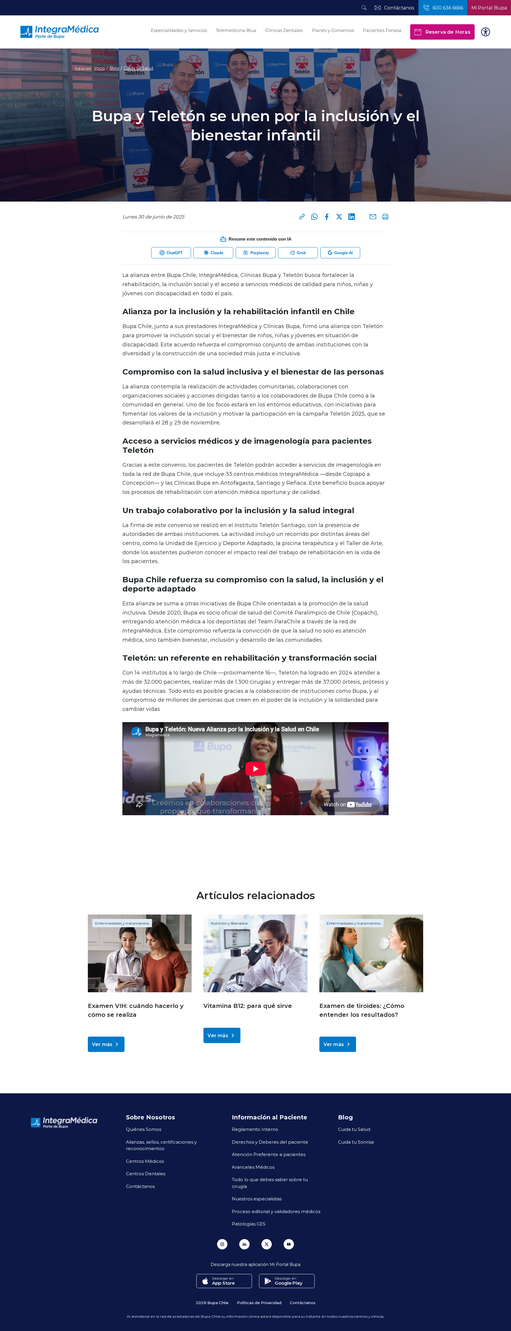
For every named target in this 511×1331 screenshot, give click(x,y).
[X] (339, 216)
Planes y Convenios (333, 30)
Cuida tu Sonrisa (356, 1142)
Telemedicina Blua (236, 30)
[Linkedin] (351, 216)
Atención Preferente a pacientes (268, 1154)
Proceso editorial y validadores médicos (276, 1211)
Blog (114, 68)
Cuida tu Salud (138, 68)
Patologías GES (249, 1224)
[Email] (373, 216)
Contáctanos (140, 1186)
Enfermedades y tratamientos (122, 923)
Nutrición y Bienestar (229, 923)
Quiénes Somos (143, 1129)
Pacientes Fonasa (382, 30)
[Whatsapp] (314, 216)
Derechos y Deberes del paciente (270, 1142)
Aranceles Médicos (253, 1167)
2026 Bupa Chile (212, 1302)
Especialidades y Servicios (179, 30)
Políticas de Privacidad (259, 1302)
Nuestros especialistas (257, 1199)
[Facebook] (327, 216)
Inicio (99, 68)
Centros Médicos (145, 1161)
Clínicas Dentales (284, 30)
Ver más (102, 1044)
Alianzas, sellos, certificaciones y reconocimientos (161, 1145)
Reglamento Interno (255, 1129)
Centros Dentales (145, 1173)
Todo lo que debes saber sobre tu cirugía (270, 1182)
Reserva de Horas (447, 32)
